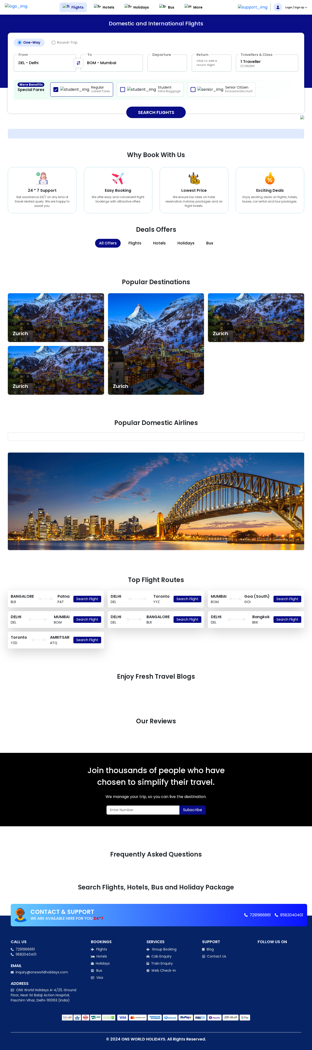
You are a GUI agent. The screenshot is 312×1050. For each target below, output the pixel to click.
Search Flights (156, 112)
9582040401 (291, 915)
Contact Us (216, 956)
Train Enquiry (161, 963)
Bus (98, 970)
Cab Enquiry (161, 956)
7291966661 (260, 915)
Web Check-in (163, 970)
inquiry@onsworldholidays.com (41, 972)
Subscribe (192, 810)
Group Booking (163, 949)
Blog (210, 949)
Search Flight (87, 598)
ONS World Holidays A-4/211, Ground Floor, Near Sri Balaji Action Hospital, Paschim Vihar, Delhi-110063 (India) (43, 995)
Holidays (102, 963)
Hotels (101, 956)
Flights (101, 949)
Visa (99, 977)
